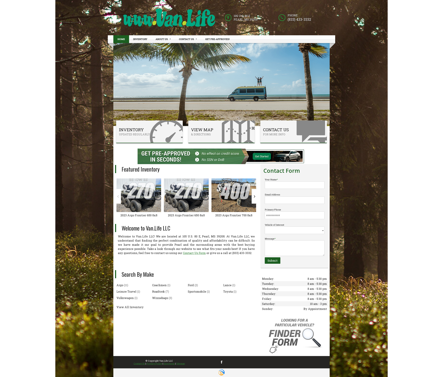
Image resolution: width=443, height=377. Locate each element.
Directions (169, 363)
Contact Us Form (194, 253)
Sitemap (180, 363)
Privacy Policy (154, 363)
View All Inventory (130, 307)
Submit (273, 260)
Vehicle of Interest (274, 224)
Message (269, 238)
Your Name (271, 179)
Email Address (272, 194)
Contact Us (139, 363)
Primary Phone (273, 209)
